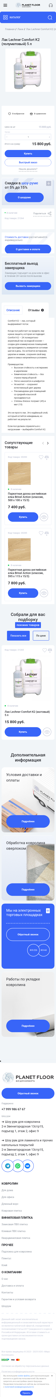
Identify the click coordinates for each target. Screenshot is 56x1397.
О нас (5, 1278)
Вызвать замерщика (28, 286)
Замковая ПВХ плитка (15, 1224)
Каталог (15, 17)
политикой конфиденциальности (19, 1387)
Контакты (7, 1292)
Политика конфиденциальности (18, 1371)
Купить (28, 153)
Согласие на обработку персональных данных (25, 1366)
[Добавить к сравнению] (46, 457)
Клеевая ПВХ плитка (14, 1231)
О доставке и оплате (28, 249)
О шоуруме (24, 197)
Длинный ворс (10, 1203)
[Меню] (5, 5)
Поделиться (39, 213)
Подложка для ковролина (17, 1251)
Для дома (7, 1190)
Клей (4, 1265)
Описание (13, 310)
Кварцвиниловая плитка (16, 1238)
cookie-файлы (24, 1376)
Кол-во (7, 132)
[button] (48, 443)
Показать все (18, 635)
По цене (41, 635)
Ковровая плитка (12, 1210)
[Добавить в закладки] (41, 457)
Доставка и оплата (13, 1285)
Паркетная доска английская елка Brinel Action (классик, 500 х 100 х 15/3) (27, 497)
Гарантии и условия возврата (19, 1299)
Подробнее (28, 821)
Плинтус (6, 1258)
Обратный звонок (28, 934)
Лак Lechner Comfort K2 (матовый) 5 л (27, 713)
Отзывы (35, 310)
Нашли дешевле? (28, 169)
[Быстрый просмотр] (44, 517)
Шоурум (6, 1306)
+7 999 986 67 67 (13, 1109)
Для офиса (8, 1197)
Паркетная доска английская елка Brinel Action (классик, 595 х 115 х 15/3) (27, 573)
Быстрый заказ (28, 162)
